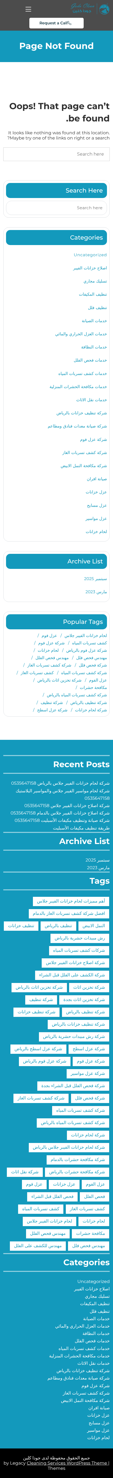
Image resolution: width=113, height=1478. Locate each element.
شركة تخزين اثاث (89, 987)
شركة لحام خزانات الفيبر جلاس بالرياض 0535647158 (60, 783)
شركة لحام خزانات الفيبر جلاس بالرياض (69, 1147)
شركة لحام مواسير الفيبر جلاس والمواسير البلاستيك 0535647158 (63, 795)
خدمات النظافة (94, 347)
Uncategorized (90, 254)
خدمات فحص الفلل (90, 360)
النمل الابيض (94, 926)
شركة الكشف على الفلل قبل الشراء (72, 975)
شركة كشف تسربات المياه (84, 672)
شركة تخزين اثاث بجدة (84, 999)
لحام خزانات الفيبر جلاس (85, 635)
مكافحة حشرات (93, 687)
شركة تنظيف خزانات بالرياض (81, 412)
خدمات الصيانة (94, 320)
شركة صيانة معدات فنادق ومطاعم (77, 426)
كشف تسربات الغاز (37, 672)
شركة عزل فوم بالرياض (86, 650)
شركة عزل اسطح (52, 709)
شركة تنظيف (52, 702)
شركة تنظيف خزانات (36, 1012)
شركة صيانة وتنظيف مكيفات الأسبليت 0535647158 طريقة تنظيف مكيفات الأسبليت (62, 824)
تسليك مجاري (95, 281)
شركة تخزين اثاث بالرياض (59, 680)
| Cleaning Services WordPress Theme (68, 1463)
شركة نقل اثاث (24, 1172)
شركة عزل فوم (93, 439)
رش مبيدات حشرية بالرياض (80, 938)
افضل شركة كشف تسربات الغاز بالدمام (69, 913)
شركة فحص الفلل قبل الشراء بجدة (73, 1086)
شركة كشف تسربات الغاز (84, 452)
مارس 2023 (96, 591)
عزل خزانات (96, 491)
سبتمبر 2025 (95, 578)
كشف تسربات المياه (89, 642)
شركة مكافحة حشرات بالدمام (78, 1159)
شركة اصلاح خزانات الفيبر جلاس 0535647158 (67, 805)
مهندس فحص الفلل (52, 657)
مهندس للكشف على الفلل (38, 1246)
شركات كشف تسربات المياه (79, 950)
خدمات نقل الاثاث (91, 399)
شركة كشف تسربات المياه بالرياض (77, 694)
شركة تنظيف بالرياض (88, 702)
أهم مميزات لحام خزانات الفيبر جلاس (71, 901)
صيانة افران (97, 478)
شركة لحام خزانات (91, 709)
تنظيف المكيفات (93, 294)
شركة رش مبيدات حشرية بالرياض (74, 1036)
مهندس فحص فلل (91, 657)
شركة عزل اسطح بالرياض (38, 1049)
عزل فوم (49, 635)
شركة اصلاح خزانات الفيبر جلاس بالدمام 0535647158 (60, 813)
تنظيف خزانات (21, 926)
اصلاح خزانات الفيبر (90, 267)
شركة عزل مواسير (88, 1073)
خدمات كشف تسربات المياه (82, 373)
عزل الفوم (98, 680)
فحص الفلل (94, 1196)
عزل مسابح (97, 505)
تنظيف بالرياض (58, 926)
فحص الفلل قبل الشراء (52, 1196)
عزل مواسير (96, 518)
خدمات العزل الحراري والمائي (81, 333)
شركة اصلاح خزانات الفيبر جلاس (75, 962)
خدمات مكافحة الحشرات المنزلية (78, 386)
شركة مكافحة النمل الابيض (84, 465)
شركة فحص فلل (93, 665)
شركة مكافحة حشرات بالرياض (77, 1172)
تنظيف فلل (97, 307)
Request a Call (53, 23)
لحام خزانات (96, 531)
